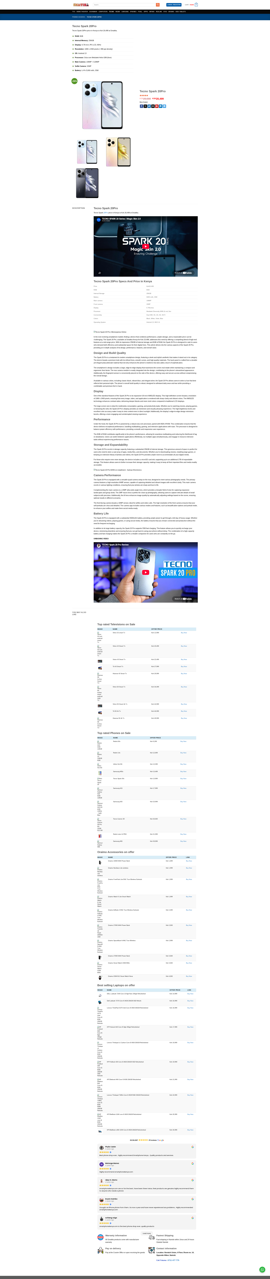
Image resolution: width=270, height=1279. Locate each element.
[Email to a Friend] (153, 106)
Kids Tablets (181, 11)
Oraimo (171, 11)
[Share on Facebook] (141, 106)
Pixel (140, 11)
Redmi (117, 11)
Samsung (125, 11)
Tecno (111, 11)
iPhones (133, 11)
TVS (73, 11)
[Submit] (158, 5)
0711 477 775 (173, 1260)
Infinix (152, 11)
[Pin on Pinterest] (157, 106)
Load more (147, 1233)
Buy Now (184, 632)
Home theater (82, 11)
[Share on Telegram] (164, 106)
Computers (103, 11)
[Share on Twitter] (149, 106)
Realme (159, 11)
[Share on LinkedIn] (160, 106)
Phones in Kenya (78, 17)
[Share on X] (145, 106)
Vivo (165, 11)
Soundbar (93, 11)
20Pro (105, 213)
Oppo (146, 11)
